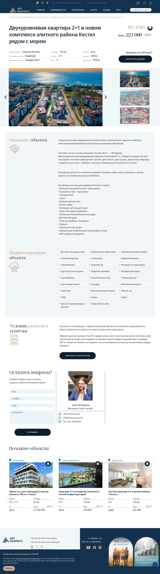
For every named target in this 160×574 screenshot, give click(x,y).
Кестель (46, 17)
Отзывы (106, 10)
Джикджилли (74, 461)
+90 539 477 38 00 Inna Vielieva (66, 3)
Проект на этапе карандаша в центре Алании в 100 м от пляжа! (28, 493)
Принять (9, 568)
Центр (22, 461)
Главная (40, 10)
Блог (118, 10)
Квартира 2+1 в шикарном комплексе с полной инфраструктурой (79, 493)
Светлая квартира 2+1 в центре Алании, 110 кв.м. (129, 493)
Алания (39, 17)
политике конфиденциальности (28, 558)
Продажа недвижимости (26, 17)
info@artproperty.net (96, 3)
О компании (78, 10)
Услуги (93, 10)
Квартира (53, 17)
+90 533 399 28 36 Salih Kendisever (45, 542)
